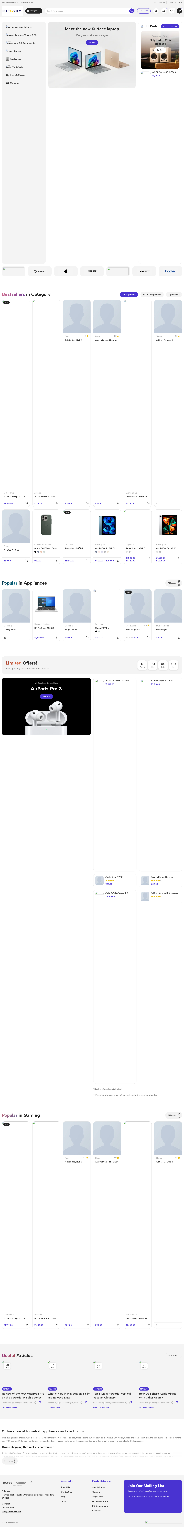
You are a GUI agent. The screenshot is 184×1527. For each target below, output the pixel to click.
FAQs (63, 1501)
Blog (63, 1496)
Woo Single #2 (133, 629)
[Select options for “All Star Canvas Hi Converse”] (157, 504)
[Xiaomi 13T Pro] (107, 605)
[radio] (35, 552)
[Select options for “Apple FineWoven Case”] (57, 560)
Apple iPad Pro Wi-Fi (136, 548)
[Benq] (118, 271)
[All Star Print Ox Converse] (16, 526)
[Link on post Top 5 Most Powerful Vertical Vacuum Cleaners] (114, 1374)
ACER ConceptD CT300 (164, 72)
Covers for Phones (42, 544)
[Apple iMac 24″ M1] (77, 525)
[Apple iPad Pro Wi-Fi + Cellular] (168, 525)
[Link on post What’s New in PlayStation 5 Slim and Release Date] (69, 1374)
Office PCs (9, 493)
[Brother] (170, 271)
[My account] (156, 10)
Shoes (159, 336)
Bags (67, 336)
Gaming (96, 1492)
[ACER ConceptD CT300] (145, 166)
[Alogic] (39, 271)
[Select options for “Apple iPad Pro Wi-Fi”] (148, 558)
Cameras (96, 1510)
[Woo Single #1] (168, 606)
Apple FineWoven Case (45, 548)
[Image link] (18, 1483)
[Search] (131, 10)
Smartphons (100, 624)
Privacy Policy (163, 1496)
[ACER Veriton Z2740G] (46, 395)
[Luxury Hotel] (16, 606)
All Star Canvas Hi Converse (164, 893)
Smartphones (98, 1487)
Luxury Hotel (10, 629)
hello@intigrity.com (24, 1403)
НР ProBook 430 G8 (44, 628)
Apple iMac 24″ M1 (74, 548)
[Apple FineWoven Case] (46, 525)
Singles (135, 626)
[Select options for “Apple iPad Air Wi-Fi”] (118, 560)
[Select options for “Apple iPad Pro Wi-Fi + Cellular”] (179, 558)
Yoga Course (71, 629)
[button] (27, 503)
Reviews (6, 1389)
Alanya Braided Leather (106, 340)
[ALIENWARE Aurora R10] (137, 395)
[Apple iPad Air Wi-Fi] (107, 525)
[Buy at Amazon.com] (87, 503)
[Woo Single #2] (137, 606)
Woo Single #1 (163, 629)
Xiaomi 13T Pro (102, 628)
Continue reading (9, 1407)
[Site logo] (12, 10)
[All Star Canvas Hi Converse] (168, 316)
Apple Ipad (100, 544)
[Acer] (13, 271)
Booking (8, 626)
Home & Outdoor (100, 1501)
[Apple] (66, 271)
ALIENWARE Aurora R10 (137, 496)
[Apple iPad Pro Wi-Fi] (137, 525)
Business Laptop (42, 624)
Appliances (97, 1496)
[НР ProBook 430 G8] (46, 605)
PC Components (100, 1506)
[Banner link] (160, 50)
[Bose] (144, 271)
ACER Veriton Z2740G (45, 496)
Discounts (144, 11)
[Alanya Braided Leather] (107, 316)
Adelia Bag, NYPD (73, 340)
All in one (38, 493)
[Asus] (92, 271)
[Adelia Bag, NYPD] (77, 316)
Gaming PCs (131, 493)
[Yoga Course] (77, 606)
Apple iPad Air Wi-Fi (105, 548)
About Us (65, 1487)
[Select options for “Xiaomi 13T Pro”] (118, 637)
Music (128, 626)
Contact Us (66, 1492)
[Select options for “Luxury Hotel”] (5, 638)
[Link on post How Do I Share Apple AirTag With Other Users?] (160, 1374)
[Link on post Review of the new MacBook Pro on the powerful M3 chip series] (23, 1374)
